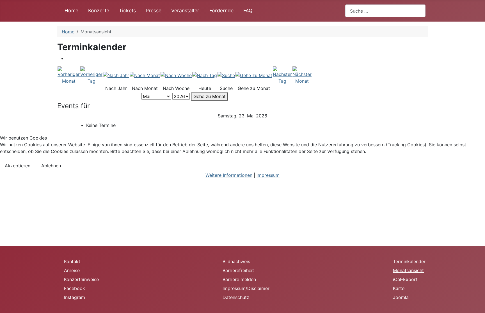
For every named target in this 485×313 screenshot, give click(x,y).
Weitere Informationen (228, 175)
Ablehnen (51, 165)
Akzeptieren (17, 165)
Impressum (268, 175)
